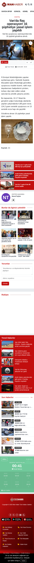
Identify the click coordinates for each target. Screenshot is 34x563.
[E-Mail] (13, 200)
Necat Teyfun (10, 67)
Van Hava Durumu (25, 527)
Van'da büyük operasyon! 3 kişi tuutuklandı (23, 222)
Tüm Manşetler (24, 538)
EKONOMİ (18, 429)
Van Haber (18, 402)
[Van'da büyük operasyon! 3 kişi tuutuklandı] (25, 215)
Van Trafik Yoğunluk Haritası (23, 534)
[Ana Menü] (31, 4)
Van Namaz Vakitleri (7, 534)
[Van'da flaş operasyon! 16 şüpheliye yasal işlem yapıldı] (17, 50)
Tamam (23, 560)
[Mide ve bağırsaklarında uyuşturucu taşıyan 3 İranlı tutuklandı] (9, 215)
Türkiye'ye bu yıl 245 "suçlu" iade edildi (24, 255)
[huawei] (28, 520)
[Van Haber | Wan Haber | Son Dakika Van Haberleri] (12, 4)
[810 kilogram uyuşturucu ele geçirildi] (9, 249)
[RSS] (23, 514)
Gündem (17, 438)
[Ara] (29, 4)
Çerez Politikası (15, 553)
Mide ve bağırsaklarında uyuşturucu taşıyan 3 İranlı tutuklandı (8, 223)
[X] (13, 514)
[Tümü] (31, 397)
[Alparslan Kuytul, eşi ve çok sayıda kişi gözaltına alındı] (9, 233)
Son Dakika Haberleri (7, 545)
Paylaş (5, 62)
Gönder (5, 283)
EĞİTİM (17, 411)
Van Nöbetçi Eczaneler (7, 528)
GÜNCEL (17, 11)
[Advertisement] (17, 315)
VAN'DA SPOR (6, 11)
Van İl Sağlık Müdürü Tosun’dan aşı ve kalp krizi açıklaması (23, 406)
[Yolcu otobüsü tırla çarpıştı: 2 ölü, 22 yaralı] (25, 233)
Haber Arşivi (23, 544)
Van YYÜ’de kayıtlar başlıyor (21, 415)
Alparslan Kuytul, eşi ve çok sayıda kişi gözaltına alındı (9, 240)
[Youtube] (20, 514)
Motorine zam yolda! (21, 451)
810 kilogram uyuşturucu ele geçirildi (9, 255)
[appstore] (6, 520)
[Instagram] (17, 514)
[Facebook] (10, 514)
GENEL (25, 11)
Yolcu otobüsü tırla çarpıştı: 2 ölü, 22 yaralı (25, 239)
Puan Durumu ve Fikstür (9, 539)
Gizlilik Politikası (25, 553)
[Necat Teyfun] (6, 197)
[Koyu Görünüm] (26, 4)
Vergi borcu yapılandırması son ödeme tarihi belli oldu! (22, 433)
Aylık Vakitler (6, 490)
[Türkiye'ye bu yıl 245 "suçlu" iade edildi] (25, 249)
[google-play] (17, 520)
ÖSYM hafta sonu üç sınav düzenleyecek (23, 442)
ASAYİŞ (17, 17)
